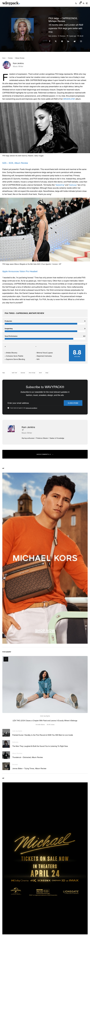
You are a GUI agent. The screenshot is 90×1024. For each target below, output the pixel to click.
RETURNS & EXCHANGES (12, 999)
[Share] (49, 41)
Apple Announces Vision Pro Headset (20, 271)
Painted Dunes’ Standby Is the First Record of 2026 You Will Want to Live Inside (42, 735)
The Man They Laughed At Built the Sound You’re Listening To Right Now (40, 746)
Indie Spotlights (45, 716)
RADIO (5, 973)
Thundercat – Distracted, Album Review (27, 757)
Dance (23, 372)
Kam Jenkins (53, 36)
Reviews (63, 36)
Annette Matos (40, 724)
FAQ (4, 993)
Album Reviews (17, 753)
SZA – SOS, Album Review (15, 162)
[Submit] (74, 41)
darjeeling (60, 184)
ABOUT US (6, 963)
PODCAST (6, 970)
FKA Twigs (32, 372)
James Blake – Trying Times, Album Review (29, 768)
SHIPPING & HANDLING (12, 996)
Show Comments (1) (44, 454)
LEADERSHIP (7, 976)
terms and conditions (31, 408)
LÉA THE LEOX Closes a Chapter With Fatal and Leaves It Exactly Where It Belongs (45, 720)
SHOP (4, 990)
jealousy (72, 184)
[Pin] (62, 41)
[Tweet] (56, 41)
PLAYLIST (6, 966)
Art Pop (14, 372)
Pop (41, 372)
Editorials (15, 742)
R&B (47, 372)
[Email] (81, 41)
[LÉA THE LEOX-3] (45, 684)
